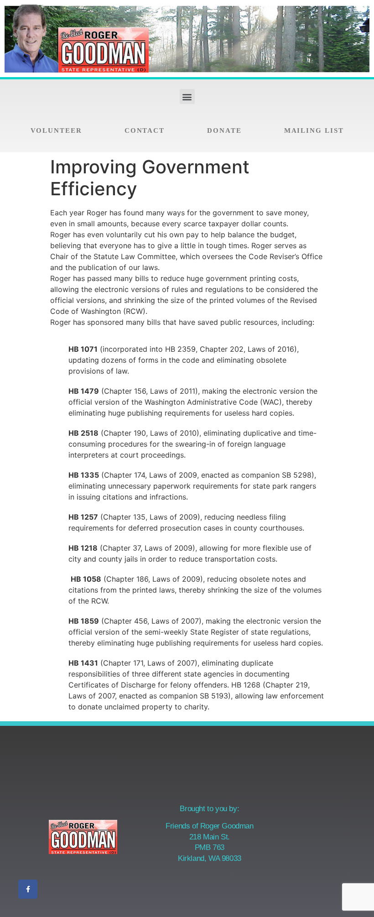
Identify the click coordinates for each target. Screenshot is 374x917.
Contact (145, 130)
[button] (187, 96)
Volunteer (56, 130)
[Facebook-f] (27, 889)
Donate (224, 130)
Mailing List (314, 130)
